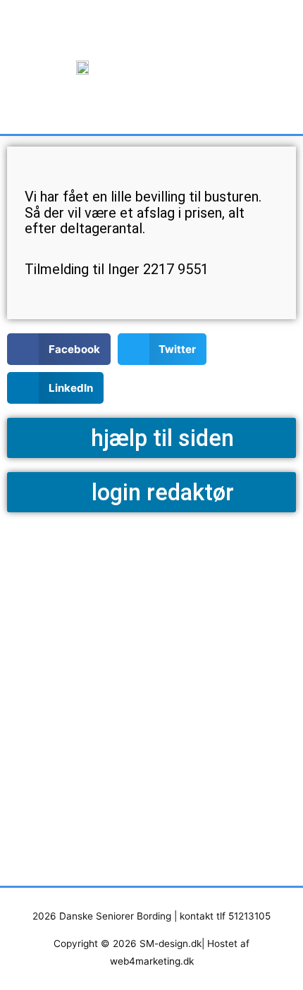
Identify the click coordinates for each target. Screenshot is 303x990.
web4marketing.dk (152, 961)
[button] (213, 66)
